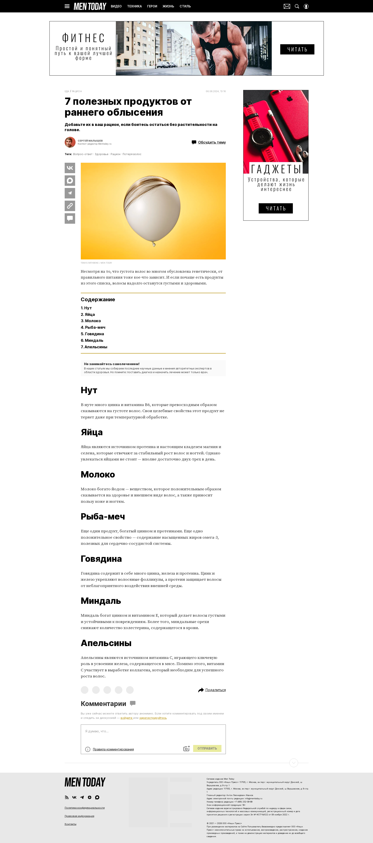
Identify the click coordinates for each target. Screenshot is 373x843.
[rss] (67, 797)
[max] (97, 797)
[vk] (74, 797)
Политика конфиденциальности (85, 807)
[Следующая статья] (187, 762)
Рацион (77, 91)
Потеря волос (132, 154)
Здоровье (101, 154)
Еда (67, 91)
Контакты (70, 824)
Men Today (90, 6)
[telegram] (82, 797)
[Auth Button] (306, 6)
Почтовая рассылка (287, 6)
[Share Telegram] (70, 193)
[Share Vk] (70, 168)
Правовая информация (79, 816)
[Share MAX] (70, 180)
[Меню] (67, 6)
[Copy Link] (70, 206)
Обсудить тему (212, 142)
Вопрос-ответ (83, 154)
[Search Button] (297, 6)
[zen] (90, 797)
